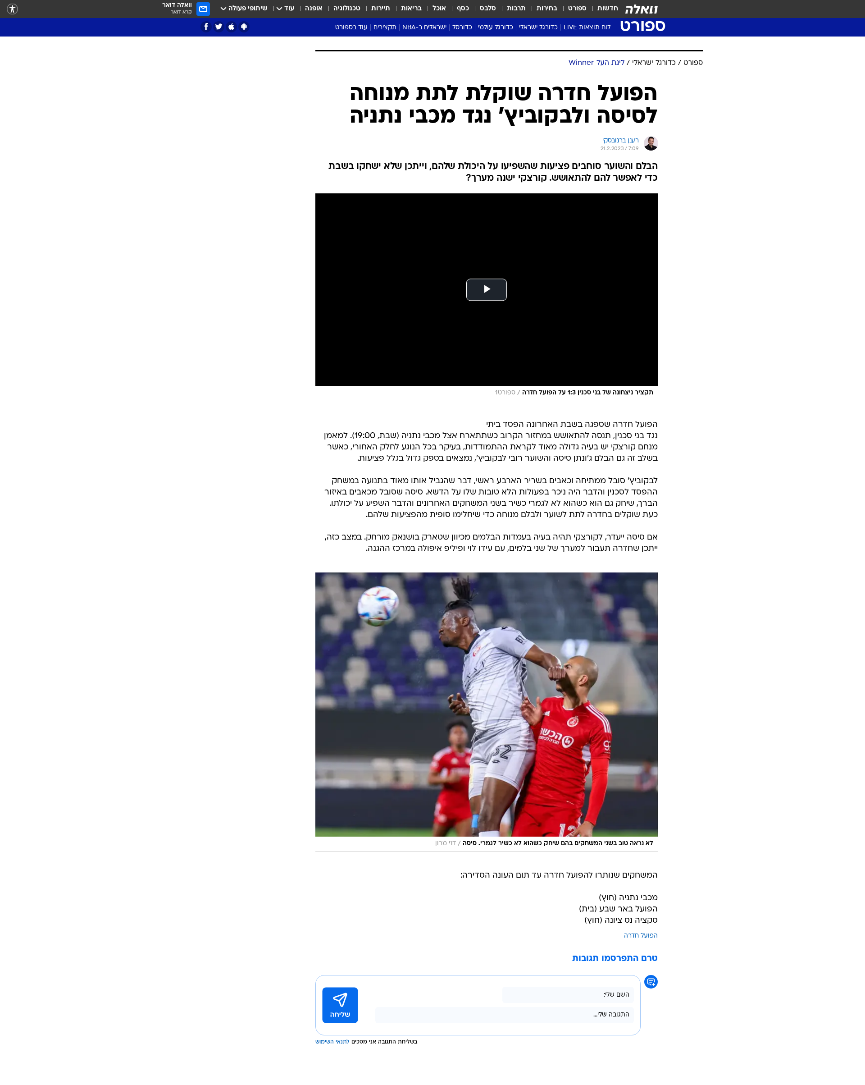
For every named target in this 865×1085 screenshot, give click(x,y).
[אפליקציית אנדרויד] (244, 26)
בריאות (411, 8)
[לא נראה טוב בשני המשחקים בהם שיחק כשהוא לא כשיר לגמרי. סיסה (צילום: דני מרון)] (486, 712)
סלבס (488, 8)
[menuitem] (602, 9)
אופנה (314, 8)
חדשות (607, 8)
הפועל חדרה (641, 936)
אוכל (439, 8)
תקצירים (384, 28)
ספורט (577, 8)
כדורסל (462, 28)
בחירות (547, 8)
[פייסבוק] (206, 26)
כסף (463, 8)
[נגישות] (12, 9)
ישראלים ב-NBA (424, 28)
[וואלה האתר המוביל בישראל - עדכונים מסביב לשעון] (641, 9)
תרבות (516, 8)
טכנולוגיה (346, 8)
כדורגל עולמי (495, 28)
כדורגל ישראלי (538, 28)
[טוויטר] (218, 26)
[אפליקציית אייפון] (231, 26)
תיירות (380, 8)
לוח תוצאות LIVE (587, 28)
